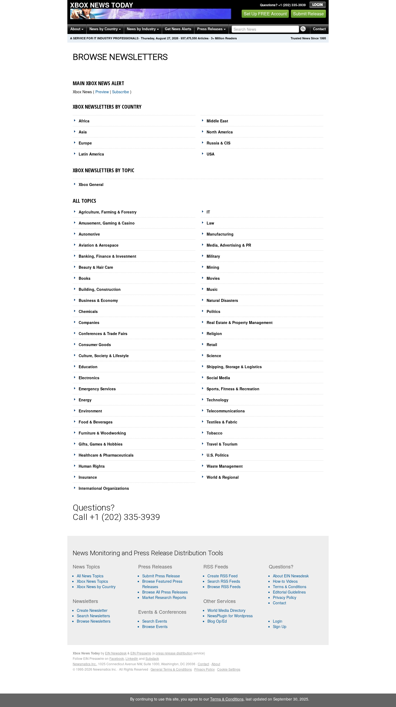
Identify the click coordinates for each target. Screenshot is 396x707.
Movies (213, 278)
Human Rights (92, 466)
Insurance (88, 477)
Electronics (89, 377)
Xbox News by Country (96, 586)
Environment (90, 410)
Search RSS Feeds (223, 581)
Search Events (154, 621)
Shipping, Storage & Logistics (234, 366)
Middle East (217, 120)
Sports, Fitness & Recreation (233, 388)
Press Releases (210, 29)
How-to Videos (285, 581)
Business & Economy (98, 300)
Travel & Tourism (222, 444)
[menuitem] (103, 581)
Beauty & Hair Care (96, 267)
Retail (212, 344)
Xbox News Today (101, 4)
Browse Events (155, 626)
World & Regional (223, 477)
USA (210, 154)
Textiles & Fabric (222, 422)
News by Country (104, 29)
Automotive (89, 234)
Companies (89, 322)
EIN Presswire (140, 653)
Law (210, 223)
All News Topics (90, 575)
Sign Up (279, 626)
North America (220, 131)
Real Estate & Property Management (240, 322)
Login (277, 621)
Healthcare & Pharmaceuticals (106, 455)
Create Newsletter (92, 610)
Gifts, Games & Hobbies (101, 444)
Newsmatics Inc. (84, 663)
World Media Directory (226, 610)
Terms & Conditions (289, 586)
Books (85, 278)
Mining (213, 267)
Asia (83, 131)
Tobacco (215, 433)
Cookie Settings (228, 669)
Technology (217, 399)
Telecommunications (226, 410)
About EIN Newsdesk (291, 575)
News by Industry (142, 29)
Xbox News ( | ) (102, 91)
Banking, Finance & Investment (107, 256)
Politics (213, 311)
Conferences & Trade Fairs (103, 333)
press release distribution (174, 653)
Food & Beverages (96, 422)
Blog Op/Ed (217, 621)
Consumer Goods (95, 344)
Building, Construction (100, 289)
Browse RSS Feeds (224, 586)
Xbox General (91, 184)
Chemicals (88, 311)
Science (214, 355)
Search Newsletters (93, 615)
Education (88, 366)
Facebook (116, 658)
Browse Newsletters (93, 621)
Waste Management (225, 466)
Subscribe (121, 91)
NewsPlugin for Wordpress (230, 615)
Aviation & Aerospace (99, 245)
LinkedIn (132, 658)
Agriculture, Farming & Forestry (108, 212)
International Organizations (104, 488)
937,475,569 (189, 38)
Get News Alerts (178, 29)
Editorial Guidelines (289, 592)
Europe (85, 143)
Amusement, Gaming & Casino (107, 223)
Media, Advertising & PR (229, 245)
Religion (214, 333)
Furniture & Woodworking (102, 433)
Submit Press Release (161, 575)
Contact (319, 29)
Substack (152, 658)
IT (208, 212)
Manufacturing (220, 234)
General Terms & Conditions (171, 669)
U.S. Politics (218, 455)
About (75, 29)
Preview (102, 91)
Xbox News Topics (92, 581)
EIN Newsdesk (116, 653)
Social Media (218, 377)
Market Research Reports (164, 597)
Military (213, 256)
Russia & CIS (218, 143)
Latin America (91, 154)
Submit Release (308, 14)
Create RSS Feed (222, 575)
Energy (85, 399)
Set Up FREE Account (265, 14)
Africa (84, 120)
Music (212, 289)
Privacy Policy (284, 597)
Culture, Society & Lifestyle (104, 355)
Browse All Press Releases (165, 592)
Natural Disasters (222, 300)
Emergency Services (97, 388)
